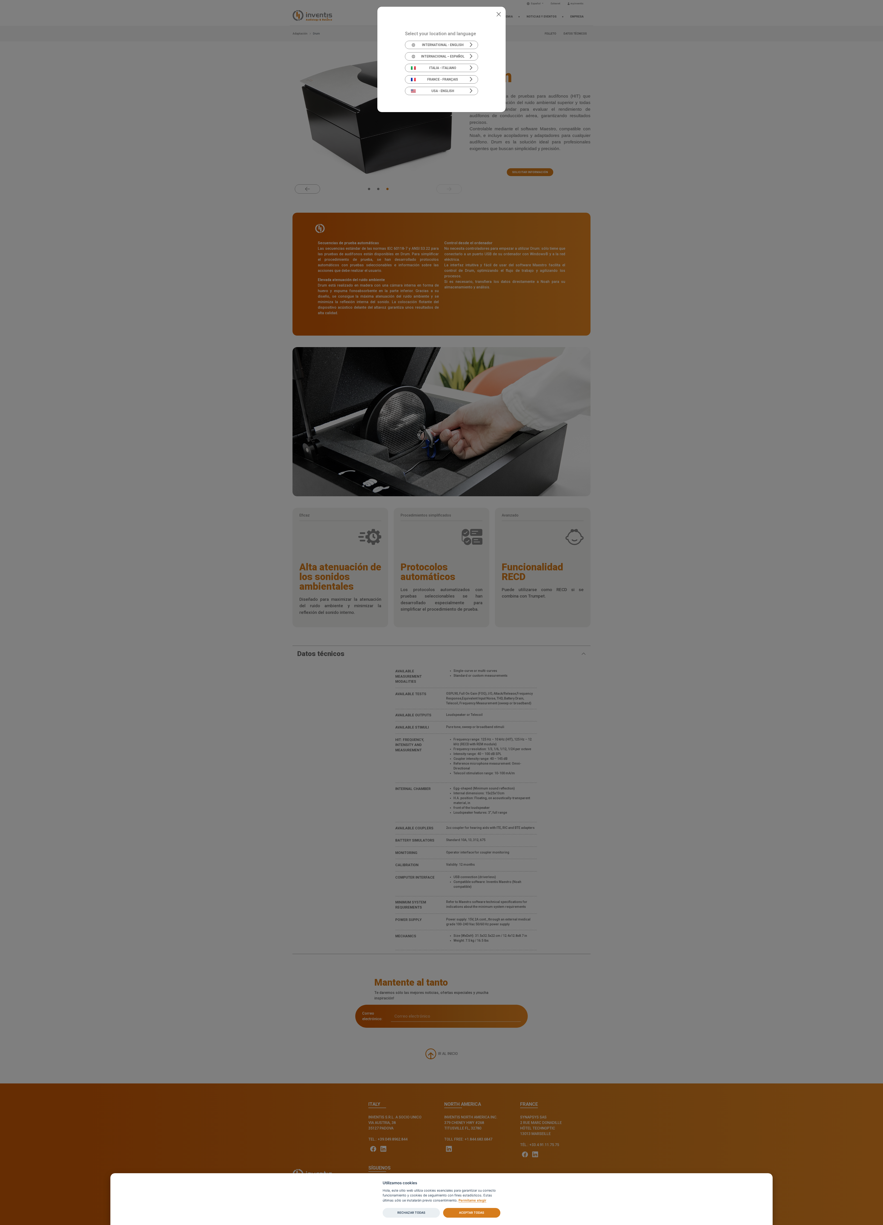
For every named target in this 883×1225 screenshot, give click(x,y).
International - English (443, 45)
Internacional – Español (442, 56)
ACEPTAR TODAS (471, 1212)
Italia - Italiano (442, 68)
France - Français (442, 79)
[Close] (498, 13)
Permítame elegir (472, 1200)
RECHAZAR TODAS (411, 1212)
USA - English (442, 91)
